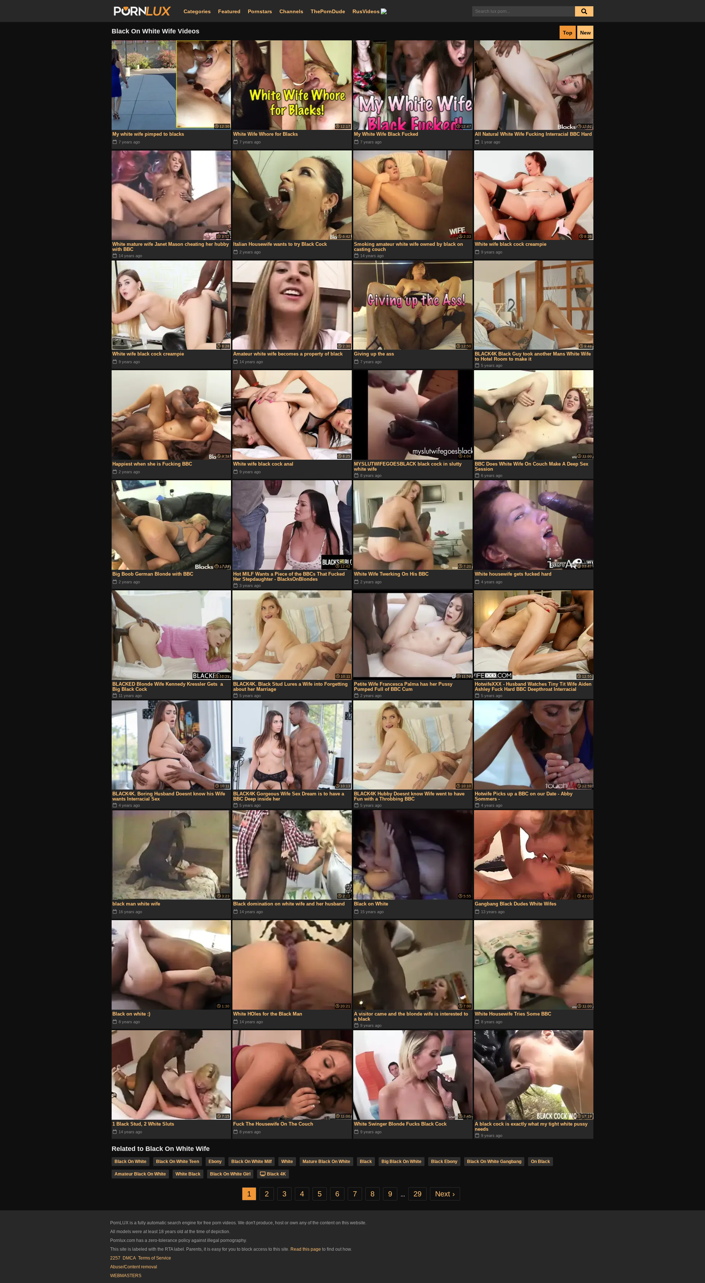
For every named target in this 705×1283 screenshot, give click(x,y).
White (287, 1161)
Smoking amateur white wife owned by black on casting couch (408, 246)
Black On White (131, 1161)
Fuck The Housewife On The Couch (273, 1124)
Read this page (305, 1249)
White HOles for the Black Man (267, 1014)
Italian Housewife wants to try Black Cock (280, 244)
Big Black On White (402, 1161)
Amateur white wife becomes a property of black (288, 354)
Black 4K (276, 1174)
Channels (291, 11)
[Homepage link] (142, 11)
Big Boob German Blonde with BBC (152, 574)
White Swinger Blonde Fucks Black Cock (400, 1124)
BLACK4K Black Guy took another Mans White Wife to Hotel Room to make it (533, 356)
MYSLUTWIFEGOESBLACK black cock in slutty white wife (408, 466)
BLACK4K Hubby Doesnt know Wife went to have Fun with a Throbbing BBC (409, 796)
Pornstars (260, 11)
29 (417, 1194)
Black (366, 1161)
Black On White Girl (230, 1174)
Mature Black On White (326, 1161)
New (585, 33)
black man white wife (136, 904)
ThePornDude (328, 11)
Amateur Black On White (140, 1174)
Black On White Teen (177, 1161)
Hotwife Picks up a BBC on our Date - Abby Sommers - (523, 796)
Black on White (371, 904)
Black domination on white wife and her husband (289, 904)
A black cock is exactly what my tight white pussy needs (531, 1126)
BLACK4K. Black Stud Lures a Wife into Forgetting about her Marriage (290, 686)
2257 (115, 1258)
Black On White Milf (251, 1161)
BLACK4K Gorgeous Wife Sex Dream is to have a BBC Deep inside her (288, 796)
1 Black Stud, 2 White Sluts (143, 1124)
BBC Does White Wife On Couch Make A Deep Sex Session (531, 466)
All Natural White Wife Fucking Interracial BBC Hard (533, 134)
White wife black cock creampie (510, 244)
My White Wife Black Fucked (386, 134)
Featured (229, 11)
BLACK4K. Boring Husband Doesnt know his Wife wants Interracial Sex (168, 796)
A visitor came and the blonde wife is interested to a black (411, 1016)
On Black (540, 1161)
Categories (197, 11)
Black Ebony (444, 1161)
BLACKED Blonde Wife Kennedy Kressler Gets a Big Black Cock (167, 686)
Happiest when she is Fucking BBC (152, 464)
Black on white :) (131, 1014)
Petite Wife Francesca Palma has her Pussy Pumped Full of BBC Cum (403, 686)
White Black (188, 1174)
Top (567, 33)
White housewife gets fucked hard (513, 574)
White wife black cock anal (263, 464)
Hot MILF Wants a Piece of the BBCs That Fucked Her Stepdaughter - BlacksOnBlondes (289, 576)
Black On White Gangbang (494, 1161)
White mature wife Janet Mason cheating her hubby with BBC (170, 246)
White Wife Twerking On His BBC (391, 574)
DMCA (129, 1258)
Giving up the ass (374, 354)
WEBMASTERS (125, 1275)
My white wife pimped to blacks (148, 134)
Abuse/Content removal (133, 1266)
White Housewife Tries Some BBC (513, 1014)
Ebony (215, 1161)
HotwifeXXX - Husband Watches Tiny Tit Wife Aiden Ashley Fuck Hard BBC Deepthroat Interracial (533, 686)
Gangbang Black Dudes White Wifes (515, 904)
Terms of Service (154, 1258)
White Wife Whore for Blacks (265, 134)
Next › (445, 1194)
